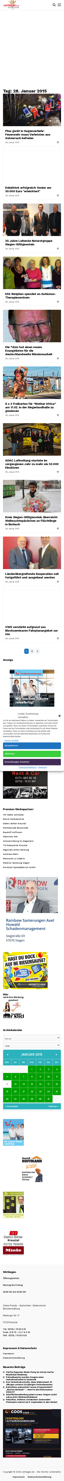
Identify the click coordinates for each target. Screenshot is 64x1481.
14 (24, 1084)
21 (24, 1091)
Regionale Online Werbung (16, 850)
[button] (59, 715)
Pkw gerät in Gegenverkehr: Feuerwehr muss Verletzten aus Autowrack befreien (27, 134)
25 (57, 1091)
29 (32, 1098)
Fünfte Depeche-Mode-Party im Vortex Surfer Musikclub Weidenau (30, 1373)
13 (15, 1084)
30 (40, 1098)
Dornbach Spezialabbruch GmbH (19, 867)
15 (32, 1084)
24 (48, 1091)
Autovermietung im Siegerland (18, 841)
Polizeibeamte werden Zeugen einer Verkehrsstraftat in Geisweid (25, 1378)
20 (15, 1091)
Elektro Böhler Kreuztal (14, 823)
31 (48, 1098)
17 (49, 1084)
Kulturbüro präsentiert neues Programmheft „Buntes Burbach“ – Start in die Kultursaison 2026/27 (29, 1389)
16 (40, 1084)
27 (15, 1098)
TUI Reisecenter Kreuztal (15, 845)
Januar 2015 (32, 1054)
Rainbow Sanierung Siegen (16, 863)
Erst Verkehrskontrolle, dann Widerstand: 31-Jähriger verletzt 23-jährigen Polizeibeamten (29, 1383)
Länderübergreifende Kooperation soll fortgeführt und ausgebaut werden (32, 575)
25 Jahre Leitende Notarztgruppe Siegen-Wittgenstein (28, 242)
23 (40, 1091)
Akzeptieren (11, 745)
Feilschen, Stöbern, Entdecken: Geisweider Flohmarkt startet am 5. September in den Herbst (31, 1400)
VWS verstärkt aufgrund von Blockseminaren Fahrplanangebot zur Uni (31, 630)
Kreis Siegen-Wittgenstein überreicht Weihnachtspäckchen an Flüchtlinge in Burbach (31, 520)
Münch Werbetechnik (13, 819)
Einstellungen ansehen (17, 762)
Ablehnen (10, 753)
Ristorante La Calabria (14, 858)
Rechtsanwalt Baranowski (15, 828)
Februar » (54, 1106)
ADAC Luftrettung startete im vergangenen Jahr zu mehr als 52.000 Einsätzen (32, 464)
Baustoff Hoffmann (12, 832)
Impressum (42, 767)
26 (7, 1098)
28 (23, 1098)
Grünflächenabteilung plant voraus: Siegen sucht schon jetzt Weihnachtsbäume (31, 1395)
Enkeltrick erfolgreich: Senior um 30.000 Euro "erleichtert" (28, 189)
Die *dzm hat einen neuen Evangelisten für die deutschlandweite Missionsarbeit (28, 350)
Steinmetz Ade (10, 836)
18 (57, 1084)
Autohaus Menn (10, 854)
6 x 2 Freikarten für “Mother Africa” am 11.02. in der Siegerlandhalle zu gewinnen (30, 407)
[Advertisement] (32, 49)
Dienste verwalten (11, 740)
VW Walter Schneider (13, 815)
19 (7, 1091)
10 (48, 1076)
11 (57, 1076)
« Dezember (11, 1106)
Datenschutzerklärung (28, 767)
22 (32, 1091)
